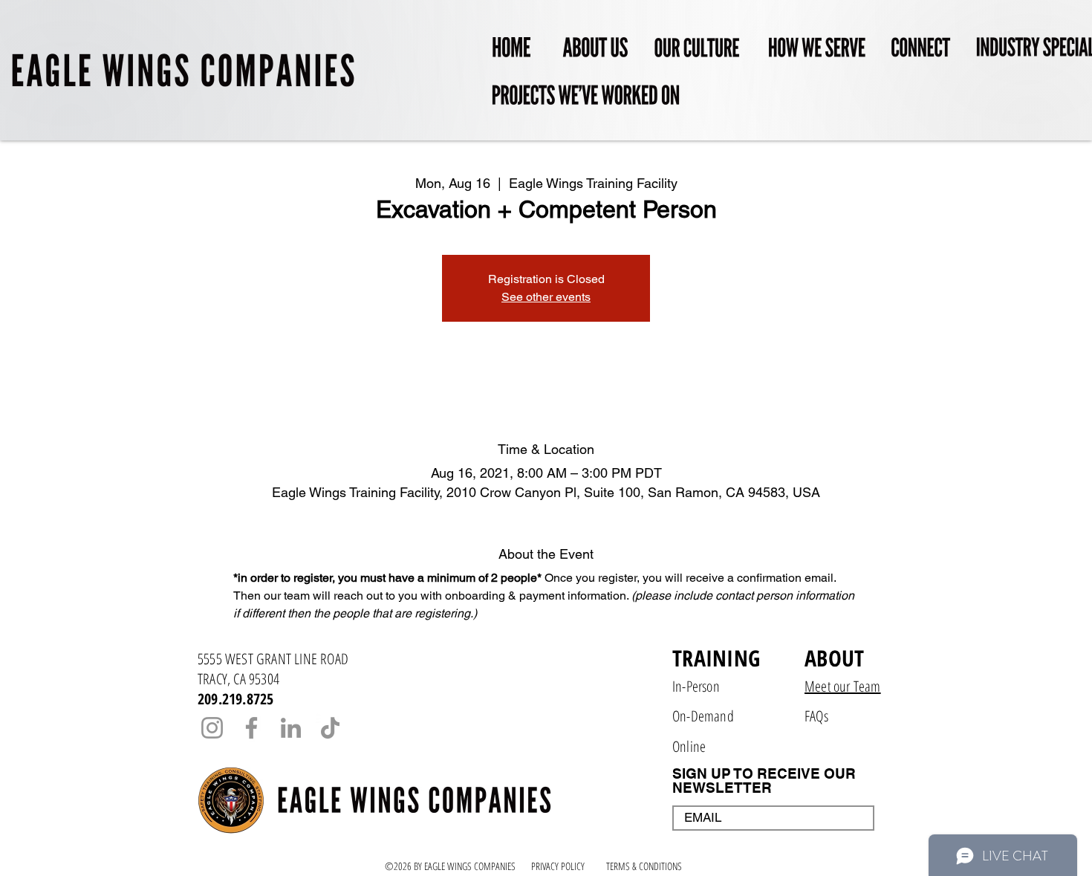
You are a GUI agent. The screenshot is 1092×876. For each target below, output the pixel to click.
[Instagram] (212, 727)
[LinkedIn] (290, 727)
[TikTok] (330, 727)
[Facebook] (251, 727)
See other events (546, 297)
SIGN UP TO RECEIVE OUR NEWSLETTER (764, 781)
